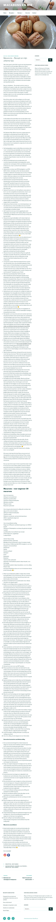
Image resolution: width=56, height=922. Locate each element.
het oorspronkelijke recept (24, 343)
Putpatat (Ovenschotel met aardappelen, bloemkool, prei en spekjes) (10, 898)
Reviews (20, 13)
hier (5, 457)
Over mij (27, 13)
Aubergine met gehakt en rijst (10, 905)
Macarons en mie (18, 5)
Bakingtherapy (10, 866)
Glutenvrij (23, 866)
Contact (34, 13)
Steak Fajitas (6, 910)
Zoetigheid (15, 864)
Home (5, 13)
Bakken (17, 866)
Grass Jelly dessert (7, 902)
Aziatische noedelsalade (8, 907)
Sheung (16, 56)
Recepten (11, 13)
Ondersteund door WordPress (31, 918)
